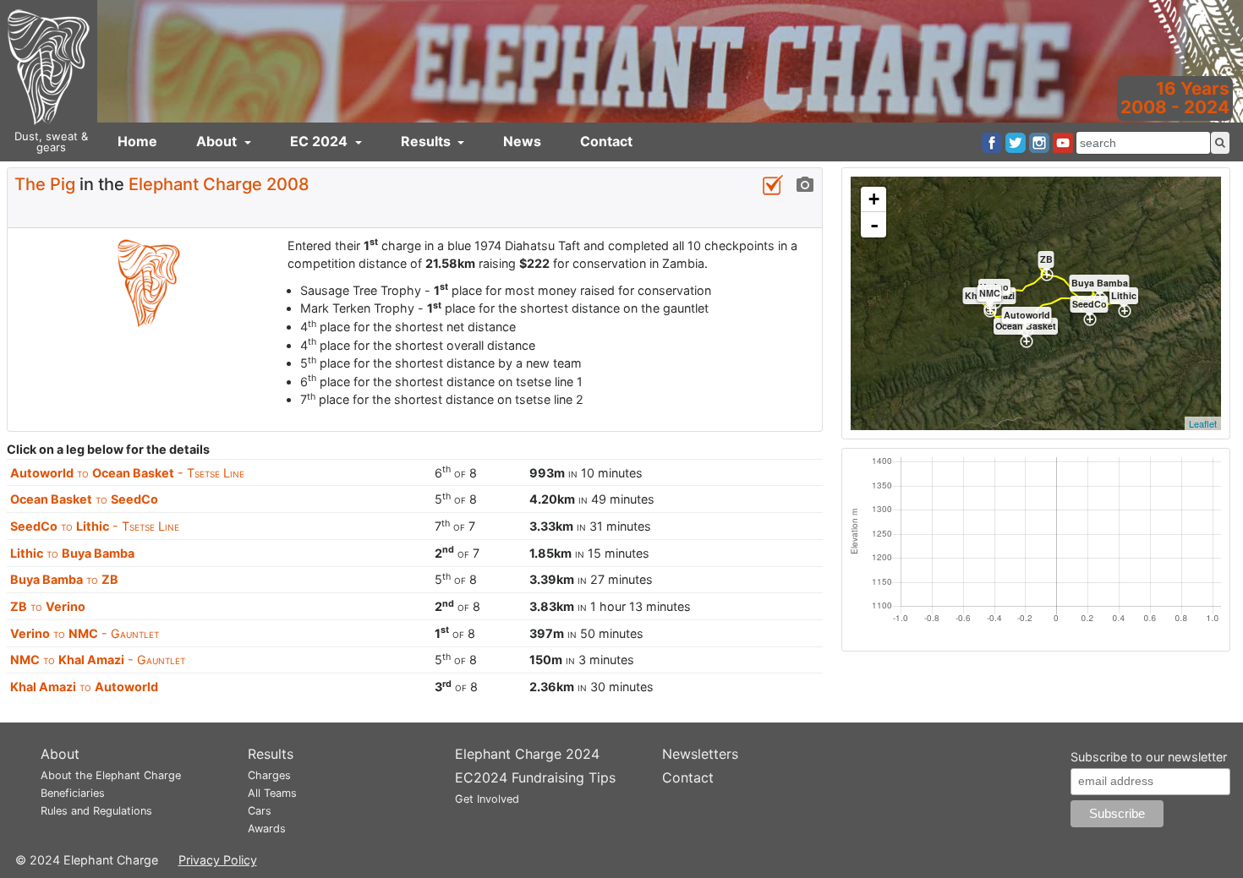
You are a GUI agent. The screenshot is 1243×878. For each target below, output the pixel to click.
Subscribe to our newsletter (1149, 757)
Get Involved (487, 799)
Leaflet (1203, 423)
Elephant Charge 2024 (527, 753)
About (218, 141)
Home (137, 141)
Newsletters (700, 753)
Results (427, 141)
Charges (269, 775)
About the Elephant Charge (111, 775)
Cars (259, 810)
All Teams (272, 793)
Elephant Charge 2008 (219, 184)
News (522, 141)
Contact (606, 141)
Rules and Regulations (96, 810)
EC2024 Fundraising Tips (535, 777)
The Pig (44, 184)
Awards (267, 828)
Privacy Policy (217, 860)
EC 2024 (320, 141)
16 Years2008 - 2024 (1174, 97)
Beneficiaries (73, 793)
